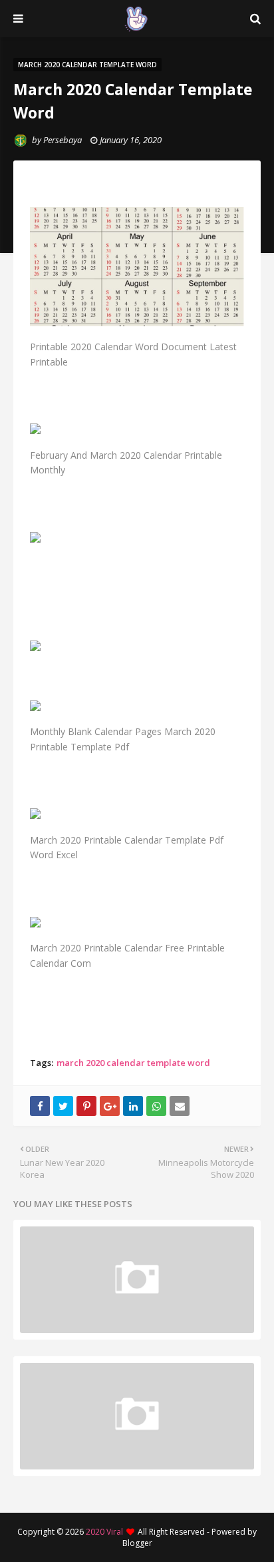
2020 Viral (104, 1531)
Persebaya (62, 140)
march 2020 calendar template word (133, 1063)
